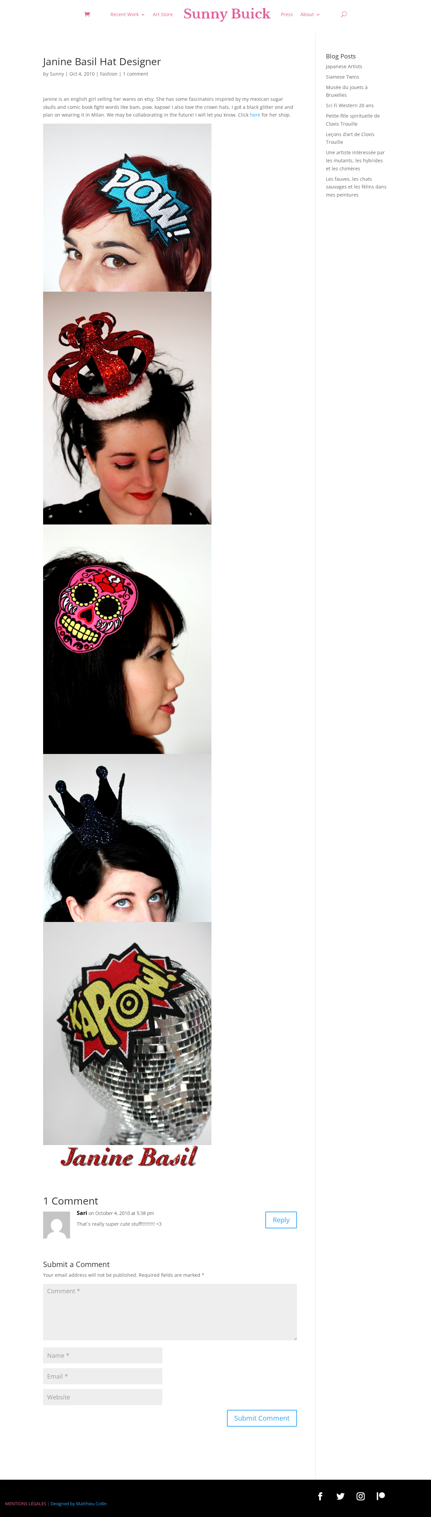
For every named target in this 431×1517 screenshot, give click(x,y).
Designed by (63, 1504)
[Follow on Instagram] (361, 1496)
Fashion (109, 74)
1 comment (135, 74)
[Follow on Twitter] (340, 1496)
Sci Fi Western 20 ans (350, 105)
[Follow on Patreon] (380, 1496)
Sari (82, 1213)
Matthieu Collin (91, 1504)
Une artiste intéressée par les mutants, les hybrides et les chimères (355, 160)
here (255, 115)
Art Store (163, 14)
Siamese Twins (342, 77)
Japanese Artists (344, 66)
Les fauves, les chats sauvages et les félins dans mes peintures (356, 187)
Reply (281, 1219)
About (307, 14)
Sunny (57, 74)
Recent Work (124, 14)
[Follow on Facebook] (320, 1496)
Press (287, 14)
